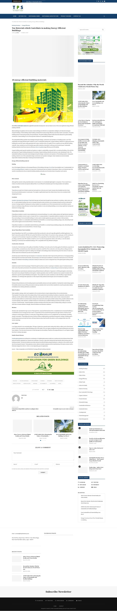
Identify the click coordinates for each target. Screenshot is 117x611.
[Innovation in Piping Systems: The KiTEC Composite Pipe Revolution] (98, 343)
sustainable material (22, 125)
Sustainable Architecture (50, 16)
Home (14, 16)
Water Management (92, 419)
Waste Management (92, 415)
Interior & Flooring (92, 388)
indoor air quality (39, 147)
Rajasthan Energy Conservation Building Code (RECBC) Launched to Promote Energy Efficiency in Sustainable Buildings (84, 187)
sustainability (43, 383)
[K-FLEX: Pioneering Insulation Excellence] (84, 278)
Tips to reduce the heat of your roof (96, 448)
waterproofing (54, 267)
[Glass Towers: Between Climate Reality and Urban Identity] (22, 426)
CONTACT (61, 606)
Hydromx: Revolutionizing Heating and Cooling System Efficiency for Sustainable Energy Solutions (83, 353)
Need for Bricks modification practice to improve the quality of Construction (97, 440)
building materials (24, 380)
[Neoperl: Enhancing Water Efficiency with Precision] (84, 259)
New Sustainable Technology (92, 392)
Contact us (77, 16)
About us (14, 544)
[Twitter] (98, 1)
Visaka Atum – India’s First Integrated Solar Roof (96, 468)
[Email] (104, 1)
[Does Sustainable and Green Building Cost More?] (63, 426)
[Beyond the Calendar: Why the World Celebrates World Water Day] (91, 74)
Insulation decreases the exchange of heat (22, 200)
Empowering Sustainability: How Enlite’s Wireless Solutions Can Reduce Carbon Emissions (84, 332)
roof (51, 167)
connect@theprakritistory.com (22, 533)
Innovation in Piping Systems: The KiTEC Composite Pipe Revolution (97, 352)
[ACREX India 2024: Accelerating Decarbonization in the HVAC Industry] (98, 158)
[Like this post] (44, 389)
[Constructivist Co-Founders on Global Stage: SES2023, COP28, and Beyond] (84, 158)
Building (15, 380)
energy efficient (20, 169)
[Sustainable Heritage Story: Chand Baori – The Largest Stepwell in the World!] (83, 460)
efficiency (49, 380)
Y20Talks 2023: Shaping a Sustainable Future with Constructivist (98, 142)
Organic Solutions (92, 395)
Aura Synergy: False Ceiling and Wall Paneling (97, 330)
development (34, 380)
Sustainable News (34, 16)
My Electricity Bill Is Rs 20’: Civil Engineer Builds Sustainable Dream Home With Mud (98, 123)
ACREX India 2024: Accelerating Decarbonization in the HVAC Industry (98, 167)
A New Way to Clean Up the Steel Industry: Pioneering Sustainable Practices (84, 123)
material (35, 383)
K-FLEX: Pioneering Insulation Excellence (83, 285)
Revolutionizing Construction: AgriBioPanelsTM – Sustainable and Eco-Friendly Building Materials (83, 307)
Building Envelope (16, 25)
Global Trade (92, 382)
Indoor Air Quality (92, 385)
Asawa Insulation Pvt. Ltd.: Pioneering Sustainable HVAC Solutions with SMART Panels (91, 249)
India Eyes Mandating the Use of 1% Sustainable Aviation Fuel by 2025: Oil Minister (98, 186)
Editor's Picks (92, 375)
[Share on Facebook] (47, 389)
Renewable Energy (92, 402)
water (59, 383)
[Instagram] (100, 1)
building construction (29, 259)
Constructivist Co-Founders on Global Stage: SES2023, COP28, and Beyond (83, 167)
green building (26, 383)
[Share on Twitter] (49, 389)
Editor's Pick (92, 372)
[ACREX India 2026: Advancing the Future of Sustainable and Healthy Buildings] (43, 426)
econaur (43, 380)
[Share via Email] (52, 389)
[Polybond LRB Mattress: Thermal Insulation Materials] (83, 431)
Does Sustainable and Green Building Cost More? (63, 435)
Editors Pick (22, 16)
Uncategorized (92, 412)
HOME (55, 606)
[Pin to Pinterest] (51, 389)
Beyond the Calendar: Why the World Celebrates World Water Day (91, 86)
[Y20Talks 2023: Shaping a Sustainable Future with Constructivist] (98, 133)
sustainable (52, 383)
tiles (16, 190)
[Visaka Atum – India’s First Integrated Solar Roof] (83, 470)
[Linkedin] (102, 1)
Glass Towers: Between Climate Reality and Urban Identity (22, 435)
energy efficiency (59, 380)
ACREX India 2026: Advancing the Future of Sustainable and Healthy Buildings (83, 104)
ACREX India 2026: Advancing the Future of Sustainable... (43, 435)
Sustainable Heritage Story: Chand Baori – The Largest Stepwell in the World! (96, 459)
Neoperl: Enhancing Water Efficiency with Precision (83, 267)
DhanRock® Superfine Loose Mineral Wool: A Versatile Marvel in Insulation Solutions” (98, 287)
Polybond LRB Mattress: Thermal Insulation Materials (97, 429)
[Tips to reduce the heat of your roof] (83, 450)
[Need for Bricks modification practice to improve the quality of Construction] (83, 441)
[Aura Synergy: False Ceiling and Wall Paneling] (98, 322)
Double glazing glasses (17, 338)
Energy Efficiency (26, 25)
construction (39, 255)
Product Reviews (66, 16)
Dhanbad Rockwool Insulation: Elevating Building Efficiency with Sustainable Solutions (98, 268)
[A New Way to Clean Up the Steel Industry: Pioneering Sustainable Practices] (84, 114)
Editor (17, 32)
